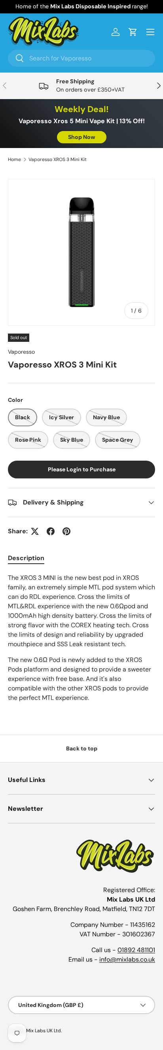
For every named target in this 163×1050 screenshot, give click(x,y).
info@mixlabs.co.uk (127, 959)
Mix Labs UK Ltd (43, 1031)
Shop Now (81, 137)
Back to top (81, 748)
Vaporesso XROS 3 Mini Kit (57, 159)
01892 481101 (136, 950)
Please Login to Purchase (82, 469)
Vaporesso (21, 351)
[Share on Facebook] (51, 531)
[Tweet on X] (35, 531)
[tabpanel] (81, 641)
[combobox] (81, 58)
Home (14, 159)
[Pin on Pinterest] (66, 531)
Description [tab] (26, 558)
